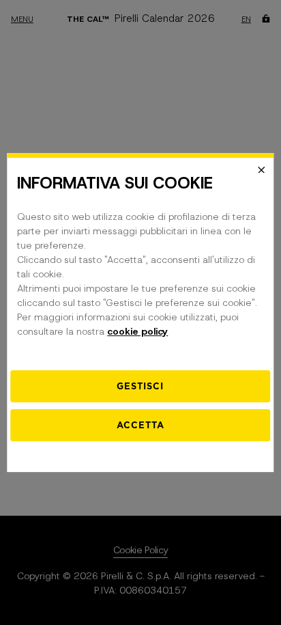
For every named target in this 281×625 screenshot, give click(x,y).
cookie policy (137, 331)
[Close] (262, 170)
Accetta (140, 425)
